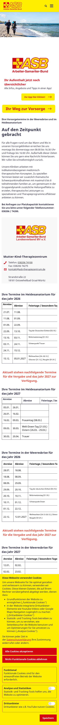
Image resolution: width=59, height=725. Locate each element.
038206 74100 (25, 262)
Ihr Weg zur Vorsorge (25, 108)
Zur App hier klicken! (34, 97)
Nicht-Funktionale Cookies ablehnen (26, 659)
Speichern (48, 718)
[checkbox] (51, 688)
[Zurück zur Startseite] (12, 6)
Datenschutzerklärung (19, 639)
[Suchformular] (45, 6)
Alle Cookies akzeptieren (19, 651)
